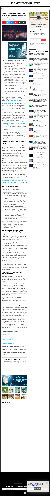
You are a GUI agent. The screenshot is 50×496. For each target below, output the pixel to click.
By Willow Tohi (40, 62)
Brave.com (4, 336)
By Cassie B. (40, 84)
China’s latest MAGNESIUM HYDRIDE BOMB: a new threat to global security (40, 136)
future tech (14, 347)
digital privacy (22, 133)
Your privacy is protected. (7, 370)
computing (4, 347)
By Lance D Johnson (41, 114)
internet (10, 349)
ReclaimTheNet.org (6, 334)
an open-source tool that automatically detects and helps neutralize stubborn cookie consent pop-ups (14, 102)
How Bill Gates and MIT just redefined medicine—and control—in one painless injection (40, 94)
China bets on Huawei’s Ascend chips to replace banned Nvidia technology (39, 82)
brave (15, 346)
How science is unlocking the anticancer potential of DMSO (39, 76)
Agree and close (37, 488)
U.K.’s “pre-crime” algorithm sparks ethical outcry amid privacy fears (40, 155)
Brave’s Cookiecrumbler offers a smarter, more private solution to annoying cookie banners (40, 71)
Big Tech (11, 346)
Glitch (19, 347)
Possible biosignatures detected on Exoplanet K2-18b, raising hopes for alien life (40, 166)
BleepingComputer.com (7, 339)
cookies (9, 347)
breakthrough (20, 346)
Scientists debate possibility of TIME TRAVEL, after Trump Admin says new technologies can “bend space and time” (40, 149)
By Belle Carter (40, 157)
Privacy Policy (35, 485)
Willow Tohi (11, 19)
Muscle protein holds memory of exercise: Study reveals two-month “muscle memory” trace (40, 59)
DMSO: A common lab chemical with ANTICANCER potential (40, 106)
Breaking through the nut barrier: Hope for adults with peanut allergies (40, 88)
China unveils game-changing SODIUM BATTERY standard (39, 54)
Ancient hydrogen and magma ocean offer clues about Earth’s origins (39, 130)
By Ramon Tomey (40, 67)
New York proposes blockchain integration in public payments (39, 160)
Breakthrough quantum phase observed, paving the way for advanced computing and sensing (40, 142)
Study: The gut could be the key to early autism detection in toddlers (40, 124)
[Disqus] (14, 421)
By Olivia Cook (40, 78)
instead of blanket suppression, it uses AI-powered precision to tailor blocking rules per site (14, 181)
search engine (22, 349)
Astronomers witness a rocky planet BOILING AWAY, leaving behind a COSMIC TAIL (39, 111)
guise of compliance (20, 287)
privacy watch (15, 349)
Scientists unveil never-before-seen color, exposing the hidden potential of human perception (40, 100)
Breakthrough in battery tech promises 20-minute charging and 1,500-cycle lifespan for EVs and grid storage (40, 118)
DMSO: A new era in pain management (38, 65)
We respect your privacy (18, 483)
